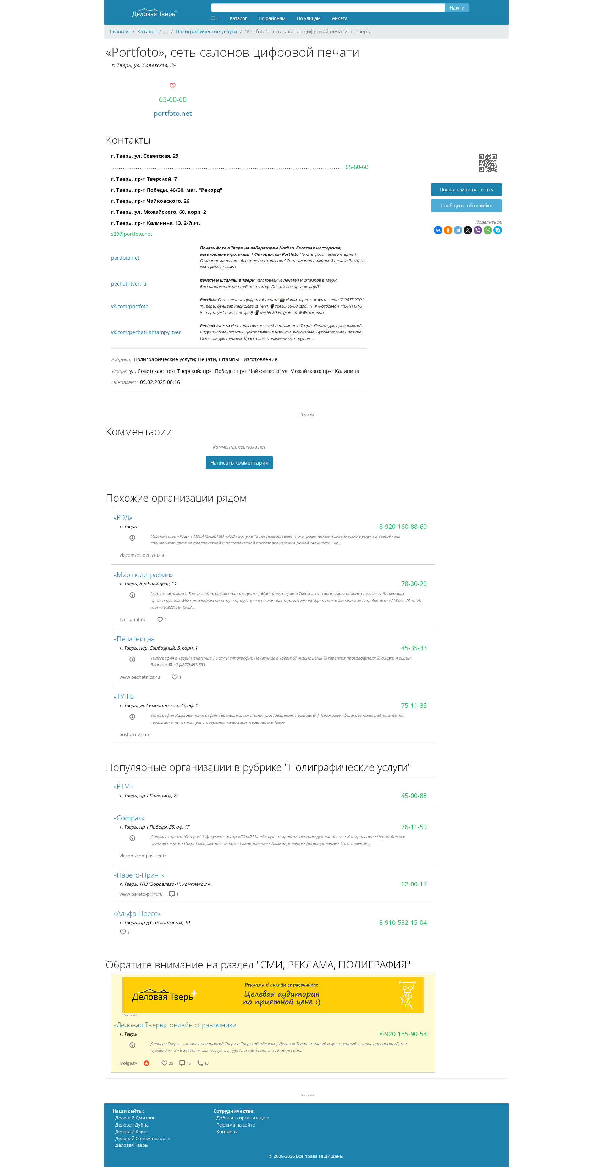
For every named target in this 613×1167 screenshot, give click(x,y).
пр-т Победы (218, 371)
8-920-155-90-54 (403, 1034)
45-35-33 (414, 648)
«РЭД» (123, 517)
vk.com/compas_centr (143, 855)
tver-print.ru (132, 619)
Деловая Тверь (131, 1145)
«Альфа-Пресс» (137, 913)
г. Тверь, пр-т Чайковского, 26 (150, 200)
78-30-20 (414, 583)
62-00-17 (414, 884)
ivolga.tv (128, 1063)
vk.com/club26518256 (142, 555)
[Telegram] (458, 230)
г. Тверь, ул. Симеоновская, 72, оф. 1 (159, 705)
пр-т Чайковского (258, 371)
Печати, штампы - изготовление (237, 359)
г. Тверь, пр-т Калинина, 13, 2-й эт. (155, 222)
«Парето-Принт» (139, 875)
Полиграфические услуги (164, 359)
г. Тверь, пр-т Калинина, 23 (149, 795)
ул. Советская (145, 371)
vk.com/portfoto (129, 306)
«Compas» (129, 818)
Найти (457, 7)
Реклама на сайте (235, 1125)
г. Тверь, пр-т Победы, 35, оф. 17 (154, 827)
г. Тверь (128, 526)
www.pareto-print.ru (141, 894)
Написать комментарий (239, 462)
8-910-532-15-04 (403, 922)
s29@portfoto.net (131, 233)
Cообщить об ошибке (466, 205)
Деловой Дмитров (135, 1117)
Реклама (129, 1015)
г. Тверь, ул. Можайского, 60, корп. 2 (158, 211)
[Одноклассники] (448, 230)
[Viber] (478, 230)
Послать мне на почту (466, 189)
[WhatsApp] (488, 230)
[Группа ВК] (174, 555)
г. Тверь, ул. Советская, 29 (143, 65)
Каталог (238, 18)
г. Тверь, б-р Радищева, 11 (148, 583)
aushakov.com (135, 734)
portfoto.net (173, 113)
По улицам (309, 18)
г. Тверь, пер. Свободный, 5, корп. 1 (158, 648)
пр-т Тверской (182, 371)
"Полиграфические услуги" (348, 767)
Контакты (227, 1131)
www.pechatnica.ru (140, 677)
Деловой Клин (131, 1131)
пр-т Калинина (341, 371)
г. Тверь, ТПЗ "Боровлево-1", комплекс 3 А (165, 884)
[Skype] (497, 230)
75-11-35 (414, 705)
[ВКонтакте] (438, 230)
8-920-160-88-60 (403, 526)
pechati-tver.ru (129, 283)
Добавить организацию (242, 1117)
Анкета (339, 18)
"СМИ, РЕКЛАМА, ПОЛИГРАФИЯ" (333, 964)
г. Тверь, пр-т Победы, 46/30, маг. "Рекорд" (166, 189)
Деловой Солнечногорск (142, 1138)
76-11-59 (414, 827)
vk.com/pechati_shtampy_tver (146, 332)
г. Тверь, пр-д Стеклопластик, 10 (154, 922)
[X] (468, 230)
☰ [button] (213, 18)
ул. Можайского (301, 371)
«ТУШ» (124, 696)
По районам (272, 18)
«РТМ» (123, 786)
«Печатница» (134, 639)
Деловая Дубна (132, 1125)
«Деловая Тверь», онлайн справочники (175, 1025)
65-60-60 (173, 99)
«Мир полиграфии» (143, 574)
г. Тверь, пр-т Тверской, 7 (144, 178)
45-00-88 (414, 795)
